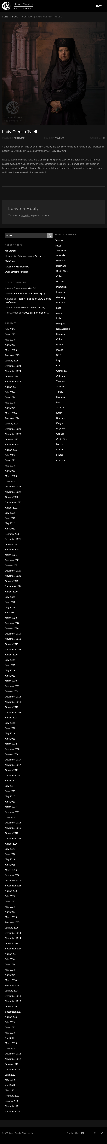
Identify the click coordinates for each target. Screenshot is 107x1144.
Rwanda (60, 260)
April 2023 (10, 471)
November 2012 (13, 1059)
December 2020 (13, 571)
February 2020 (12, 623)
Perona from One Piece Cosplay (29, 293)
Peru (58, 402)
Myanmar (60, 397)
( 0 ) (103, 138)
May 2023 (10, 466)
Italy (58, 360)
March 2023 (11, 476)
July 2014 (10, 959)
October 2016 (11, 833)
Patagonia (61, 287)
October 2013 (11, 1006)
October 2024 (11, 376)
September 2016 (13, 838)
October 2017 (11, 770)
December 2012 (13, 1054)
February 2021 (12, 560)
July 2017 (10, 786)
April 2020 (10, 612)
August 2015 (11, 891)
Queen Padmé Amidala (16, 272)
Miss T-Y (31, 288)
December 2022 (13, 486)
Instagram (82, 1133)
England (60, 428)
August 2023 (11, 450)
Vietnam (60, 381)
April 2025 (10, 345)
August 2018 (11, 717)
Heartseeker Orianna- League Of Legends (25, 256)
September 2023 (13, 444)
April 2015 (10, 912)
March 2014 (11, 980)
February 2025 (12, 355)
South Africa (62, 271)
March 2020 (11, 618)
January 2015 (12, 928)
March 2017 (11, 807)
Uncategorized (62, 460)
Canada (60, 434)
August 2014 (11, 954)
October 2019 (11, 644)
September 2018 (13, 712)
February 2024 (12, 418)
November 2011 (13, 1106)
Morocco (60, 334)
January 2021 (12, 565)
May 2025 (10, 340)
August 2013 (11, 1017)
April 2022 (10, 529)
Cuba (59, 339)
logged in (25, 215)
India (58, 318)
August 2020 (11, 592)
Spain (59, 413)
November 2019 (13, 639)
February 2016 (12, 875)
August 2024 (11, 387)
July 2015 (10, 896)
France (59, 455)
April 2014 (10, 975)
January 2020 (12, 628)
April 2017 (10, 802)
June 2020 (10, 602)
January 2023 (12, 481)
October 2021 (11, 544)
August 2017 (11, 780)
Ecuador (60, 281)
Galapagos (61, 376)
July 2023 (10, 455)
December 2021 (13, 539)
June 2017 (10, 791)
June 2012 (10, 1075)
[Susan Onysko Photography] (40, 6)
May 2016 (10, 859)
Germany (60, 297)
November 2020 (13, 576)
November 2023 (13, 434)
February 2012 (12, 1096)
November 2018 (13, 702)
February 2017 (12, 812)
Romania (60, 418)
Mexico (59, 444)
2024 (23, 138)
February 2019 (12, 686)
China (59, 365)
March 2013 (11, 1043)
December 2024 (13, 366)
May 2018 (10, 733)
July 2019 (10, 660)
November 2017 (13, 765)
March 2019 (11, 681)
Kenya (59, 423)
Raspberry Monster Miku (17, 267)
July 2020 (10, 597)
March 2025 (11, 350)
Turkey (59, 392)
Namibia (60, 302)
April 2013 (10, 1038)
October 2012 (11, 1064)
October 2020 (11, 581)
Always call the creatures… (35, 313)
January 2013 (12, 1048)
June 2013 (10, 1027)
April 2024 (10, 408)
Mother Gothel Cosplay (33, 307)
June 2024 (10, 397)
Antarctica (61, 386)
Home (5, 17)
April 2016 (10, 865)
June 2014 (10, 964)
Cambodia (61, 371)
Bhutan (59, 344)
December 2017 (13, 760)
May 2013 (10, 1033)
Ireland (59, 350)
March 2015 (11, 917)
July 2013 (10, 1022)
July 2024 (10, 392)
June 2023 (10, 460)
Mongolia (60, 323)
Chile (59, 276)
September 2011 (13, 1111)
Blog (15, 17)
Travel (58, 246)
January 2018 (12, 754)
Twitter (102, 1133)
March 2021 (11, 555)
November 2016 (13, 828)
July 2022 (10, 513)
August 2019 (11, 654)
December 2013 (13, 996)
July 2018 (10, 723)
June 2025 (10, 334)
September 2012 (13, 1069)
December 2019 (13, 634)
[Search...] (50, 235)
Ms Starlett (10, 251)
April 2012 (10, 1085)
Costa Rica (61, 439)
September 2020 (13, 586)
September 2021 (13, 549)
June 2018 (10, 728)
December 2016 (13, 823)
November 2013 (13, 1001)
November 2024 (13, 371)
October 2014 (11, 943)
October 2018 (11, 707)
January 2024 (12, 423)
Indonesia (61, 292)
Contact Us (72, 1133)
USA (58, 355)
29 (19, 138)
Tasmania (61, 250)
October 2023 (11, 439)
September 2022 (13, 502)
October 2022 (11, 497)
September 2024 (13, 381)
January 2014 (12, 991)
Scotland (60, 407)
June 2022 (10, 518)
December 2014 (13, 933)
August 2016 (11, 844)
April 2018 (10, 739)
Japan (59, 313)
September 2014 (13, 948)
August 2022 (11, 508)
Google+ (95, 1133)
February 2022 (12, 534)
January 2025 (12, 360)
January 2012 (12, 1101)
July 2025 (10, 329)
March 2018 (11, 744)
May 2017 (10, 796)
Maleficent (10, 261)
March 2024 (11, 413)
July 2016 (10, 849)
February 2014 (12, 985)
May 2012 (10, 1080)
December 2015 (13, 880)
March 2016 (11, 870)
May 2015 (10, 907)
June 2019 (10, 665)
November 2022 (13, 492)
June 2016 (10, 854)
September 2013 (13, 1012)
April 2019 (10, 676)
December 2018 (13, 697)
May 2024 (10, 403)
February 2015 (12, 922)
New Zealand (63, 329)
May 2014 (10, 970)
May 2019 (10, 670)
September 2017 (13, 775)
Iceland (60, 449)
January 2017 (12, 817)
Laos (58, 308)
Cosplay (27, 17)
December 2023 (13, 429)
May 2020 (10, 607)
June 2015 (10, 901)
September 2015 (13, 886)
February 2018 (12, 749)
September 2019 (13, 649)
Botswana (61, 266)
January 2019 (12, 691)
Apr (16, 138)
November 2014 (13, 938)
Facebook (89, 1133)
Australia (60, 255)
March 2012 (11, 1090)
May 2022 (10, 523)
